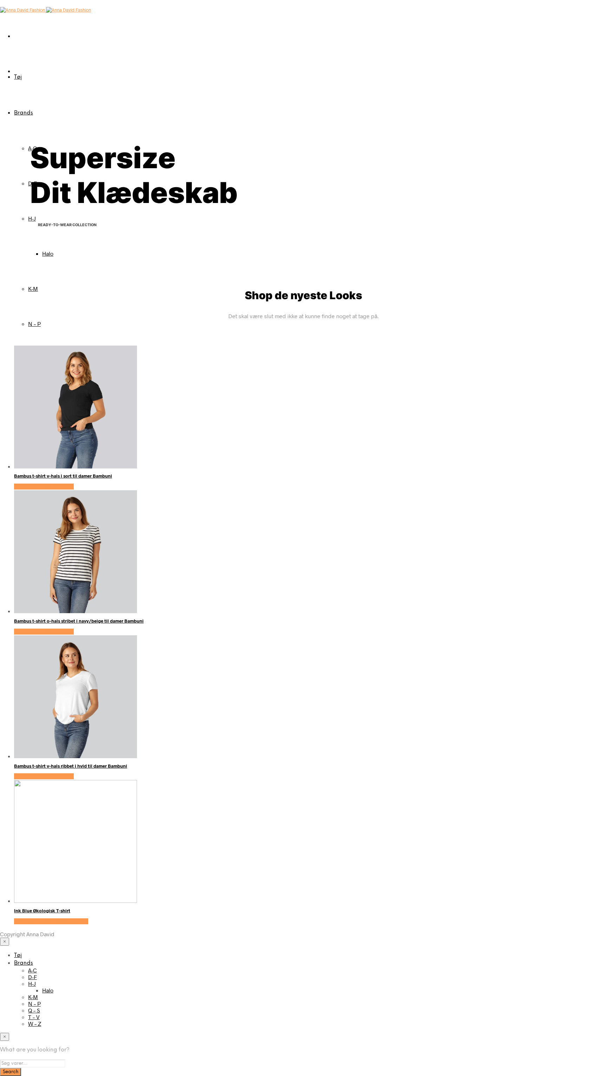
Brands (23, 113)
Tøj (18, 77)
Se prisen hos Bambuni (44, 487)
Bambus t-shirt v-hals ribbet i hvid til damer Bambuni (70, 766)
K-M (33, 288)
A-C (32, 970)
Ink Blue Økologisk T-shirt (42, 910)
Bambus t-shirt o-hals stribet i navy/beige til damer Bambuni (79, 621)
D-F (32, 976)
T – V (34, 1016)
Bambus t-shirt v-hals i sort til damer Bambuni (63, 476)
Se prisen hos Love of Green (51, 921)
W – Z (34, 1023)
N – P (34, 323)
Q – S (34, 1010)
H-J (32, 218)
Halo (47, 253)
